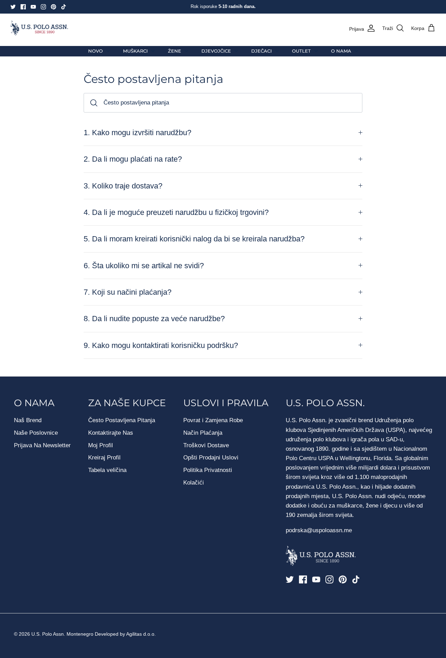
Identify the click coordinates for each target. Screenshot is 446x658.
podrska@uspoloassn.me (319, 530)
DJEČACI (261, 51)
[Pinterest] (53, 6)
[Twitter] (13, 6)
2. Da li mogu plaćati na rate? (133, 159)
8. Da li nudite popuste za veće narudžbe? (154, 318)
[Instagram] (43, 6)
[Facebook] (23, 6)
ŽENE (174, 51)
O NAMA (341, 51)
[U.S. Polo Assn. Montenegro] (39, 28)
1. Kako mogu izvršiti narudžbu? (137, 132)
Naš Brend (27, 420)
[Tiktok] (63, 6)
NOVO (95, 51)
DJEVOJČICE (216, 51)
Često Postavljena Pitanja (121, 420)
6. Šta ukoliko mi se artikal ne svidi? (144, 265)
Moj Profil (100, 445)
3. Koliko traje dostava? (123, 185)
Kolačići (193, 482)
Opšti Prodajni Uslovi (210, 457)
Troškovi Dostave (206, 445)
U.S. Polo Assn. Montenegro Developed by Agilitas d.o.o (92, 634)
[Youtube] (33, 6)
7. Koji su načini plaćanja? (127, 292)
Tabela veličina (107, 470)
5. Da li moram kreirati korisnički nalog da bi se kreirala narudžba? (194, 238)
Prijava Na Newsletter (42, 445)
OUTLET (301, 51)
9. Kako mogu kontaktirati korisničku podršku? (161, 345)
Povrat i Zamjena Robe (213, 420)
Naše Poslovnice (36, 432)
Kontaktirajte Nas (110, 432)
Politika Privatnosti (207, 470)
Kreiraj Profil (104, 457)
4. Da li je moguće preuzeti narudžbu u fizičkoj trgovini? (176, 212)
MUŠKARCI (135, 51)
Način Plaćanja (202, 432)
